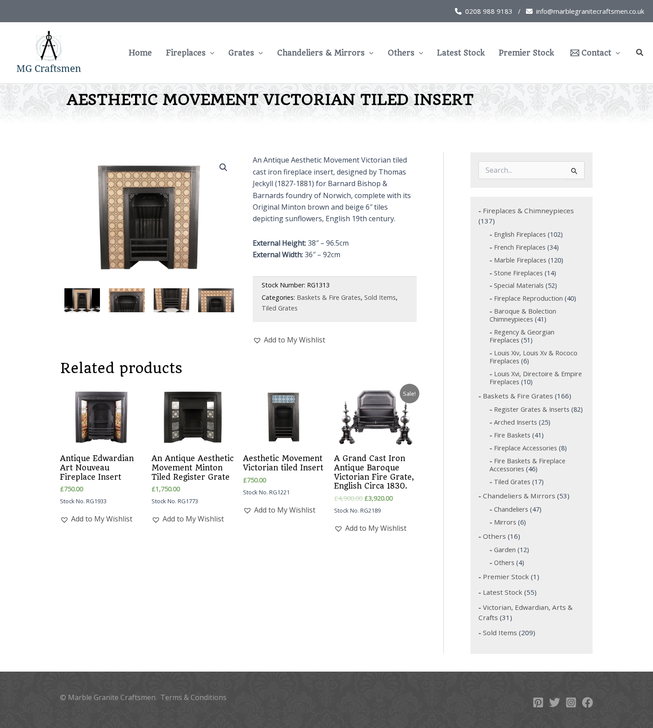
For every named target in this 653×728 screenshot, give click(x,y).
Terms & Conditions (193, 697)
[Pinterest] (538, 702)
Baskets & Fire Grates (329, 297)
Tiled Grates (280, 308)
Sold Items (380, 297)
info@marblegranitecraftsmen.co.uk (590, 11)
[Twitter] (554, 702)
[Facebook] (587, 702)
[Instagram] (571, 702)
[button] (210, 53)
